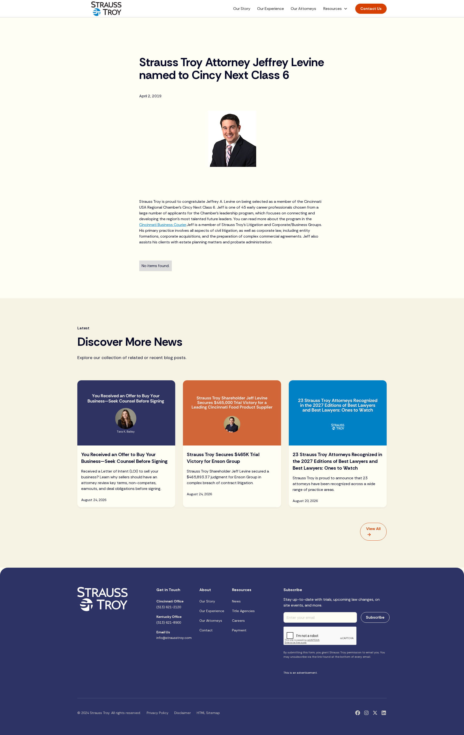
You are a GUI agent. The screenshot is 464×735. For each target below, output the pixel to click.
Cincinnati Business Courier (162, 224)
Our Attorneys (303, 8)
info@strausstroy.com (174, 635)
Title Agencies (243, 611)
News (236, 601)
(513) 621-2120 (169, 604)
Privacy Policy (157, 713)
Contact (206, 630)
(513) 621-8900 (168, 620)
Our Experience (270, 8)
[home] (106, 8)
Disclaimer (182, 713)
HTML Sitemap (208, 713)
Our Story (241, 8)
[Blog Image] (126, 412)
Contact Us (371, 8)
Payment (239, 630)
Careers (238, 620)
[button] (335, 9)
